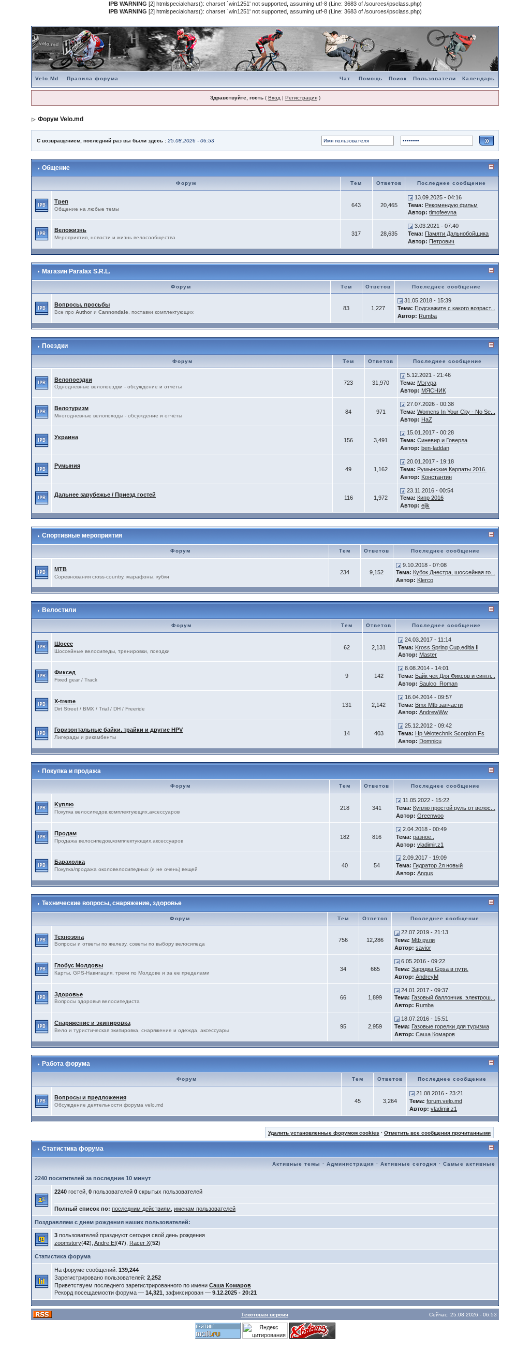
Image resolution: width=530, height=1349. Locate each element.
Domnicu (430, 741)
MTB (60, 569)
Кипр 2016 (430, 498)
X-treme (65, 701)
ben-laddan (435, 448)
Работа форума (66, 1063)
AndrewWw (433, 712)
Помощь (370, 78)
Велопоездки (73, 379)
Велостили (59, 610)
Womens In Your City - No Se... (456, 412)
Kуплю (63, 804)
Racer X (139, 1243)
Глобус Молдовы (78, 965)
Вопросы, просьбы (82, 304)
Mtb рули (423, 940)
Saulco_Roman (438, 683)
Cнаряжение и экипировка (92, 1023)
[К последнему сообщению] (410, 197)
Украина (66, 437)
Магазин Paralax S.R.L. (76, 271)
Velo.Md (46, 78)
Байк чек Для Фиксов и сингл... (455, 676)
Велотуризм (71, 408)
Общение (56, 167)
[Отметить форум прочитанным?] (42, 204)
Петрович (441, 241)
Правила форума (93, 78)
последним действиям (141, 1209)
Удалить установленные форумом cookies (323, 1133)
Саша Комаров (435, 1034)
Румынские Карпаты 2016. (452, 469)
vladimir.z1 (430, 845)
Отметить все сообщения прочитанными (437, 1133)
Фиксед (65, 672)
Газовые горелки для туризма (450, 1026)
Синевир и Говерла (442, 440)
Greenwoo (430, 816)
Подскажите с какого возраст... (455, 308)
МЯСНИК (433, 390)
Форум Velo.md (60, 119)
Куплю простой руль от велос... (454, 808)
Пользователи (434, 78)
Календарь (478, 78)
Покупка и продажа (71, 771)
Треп (61, 201)
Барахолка (69, 862)
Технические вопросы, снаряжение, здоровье (112, 903)
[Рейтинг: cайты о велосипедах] (312, 1330)
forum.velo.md (444, 1101)
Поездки (55, 346)
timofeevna (443, 212)
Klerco (425, 580)
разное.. (423, 837)
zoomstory (67, 1243)
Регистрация (301, 97)
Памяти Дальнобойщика (457, 233)
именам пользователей (204, 1209)
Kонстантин (436, 477)
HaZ (426, 419)
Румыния (67, 465)
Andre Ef (105, 1243)
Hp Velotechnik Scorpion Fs (449, 733)
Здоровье (68, 994)
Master (428, 654)
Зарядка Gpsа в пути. (439, 969)
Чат (345, 78)
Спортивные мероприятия (82, 535)
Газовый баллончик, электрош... (453, 997)
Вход (274, 97)
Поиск (398, 78)
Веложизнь (70, 230)
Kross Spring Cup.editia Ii (446, 647)
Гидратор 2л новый (438, 865)
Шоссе (63, 644)
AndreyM (427, 977)
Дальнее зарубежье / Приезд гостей (105, 494)
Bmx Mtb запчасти (439, 705)
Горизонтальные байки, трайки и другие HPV (118, 730)
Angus (425, 873)
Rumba (428, 316)
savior (423, 948)
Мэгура (426, 383)
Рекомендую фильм (451, 205)
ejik (425, 505)
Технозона (69, 937)
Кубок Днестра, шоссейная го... (454, 572)
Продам (65, 833)
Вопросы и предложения (90, 1097)
